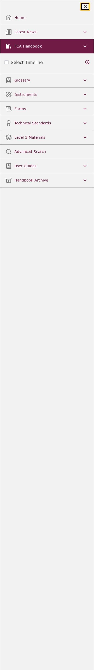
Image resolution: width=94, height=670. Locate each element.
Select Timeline (27, 62)
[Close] (85, 6)
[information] (87, 62)
